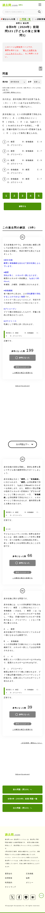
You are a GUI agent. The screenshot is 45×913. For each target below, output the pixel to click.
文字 (30, 82)
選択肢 (5, 82)
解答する (22, 206)
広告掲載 (29, 874)
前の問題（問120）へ (22, 789)
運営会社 (8, 874)
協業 (28, 878)
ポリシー (29, 882)
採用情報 (8, 878)
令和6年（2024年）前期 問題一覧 (23, 799)
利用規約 (8, 882)
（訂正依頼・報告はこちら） (11, 92)
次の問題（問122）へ (22, 808)
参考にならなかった (22, 367)
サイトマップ (10, 887)
